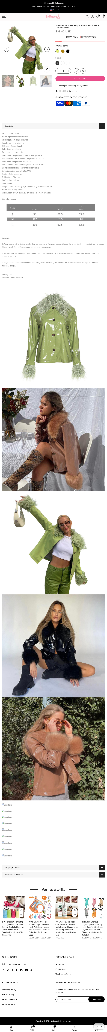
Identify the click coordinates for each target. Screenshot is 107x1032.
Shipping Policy (9, 989)
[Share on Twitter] (8, 970)
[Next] (47, 49)
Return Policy (8, 994)
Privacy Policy (8, 1004)
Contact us (60, 969)
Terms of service (9, 999)
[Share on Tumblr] (16, 970)
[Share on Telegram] (21, 970)
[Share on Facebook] (3, 970)
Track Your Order (63, 974)
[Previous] (6, 49)
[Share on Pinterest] (12, 970)
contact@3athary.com (56, 3)
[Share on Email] (26, 970)
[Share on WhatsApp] (31, 970)
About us (59, 964)
